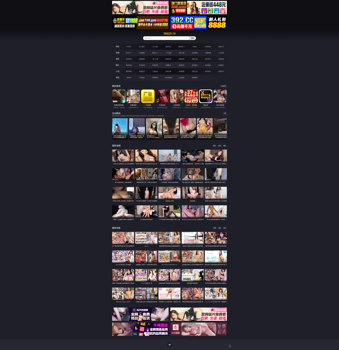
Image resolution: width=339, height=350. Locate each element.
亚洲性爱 (129, 59)
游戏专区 (168, 47)
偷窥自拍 (129, 65)
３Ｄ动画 (168, 53)
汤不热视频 (168, 78)
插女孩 (129, 78)
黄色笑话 (208, 71)
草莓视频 (155, 78)
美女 (214, 146)
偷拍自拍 (142, 59)
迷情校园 (181, 71)
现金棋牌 (208, 47)
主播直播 (208, 53)
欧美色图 (155, 65)
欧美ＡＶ (155, 53)
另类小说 (195, 71)
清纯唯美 (195, 65)
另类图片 (221, 65)
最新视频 (116, 145)
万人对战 (155, 47)
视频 (117, 53)
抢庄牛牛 (221, 47)
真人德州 (142, 47)
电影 (117, 59)
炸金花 (195, 47)
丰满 (214, 228)
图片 (117, 65)
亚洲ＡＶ (129, 53)
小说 (117, 71)
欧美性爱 (168, 59)
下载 (225, 113)
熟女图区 (208, 65)
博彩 (117, 46)
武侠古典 (168, 71)
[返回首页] (230, 346)
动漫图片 (168, 65)
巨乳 (219, 146)
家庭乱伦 (142, 71)
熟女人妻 (181, 53)
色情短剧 (195, 78)
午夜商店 (142, 78)
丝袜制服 (195, 53)
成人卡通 (155, 59)
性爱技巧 (221, 71)
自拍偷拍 (142, 53)
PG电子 (128, 47)
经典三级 (195, 59)
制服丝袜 (181, 59)
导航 (117, 77)
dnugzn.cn (169, 33)
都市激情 (129, 71)
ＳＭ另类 (221, 53)
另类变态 (221, 59)
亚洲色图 (142, 65)
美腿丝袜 (181, 65)
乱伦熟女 (208, 59)
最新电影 (116, 227)
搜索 (192, 38)
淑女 (219, 228)
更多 (225, 146)
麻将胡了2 (181, 47)
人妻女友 (155, 71)
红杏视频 (181, 78)
